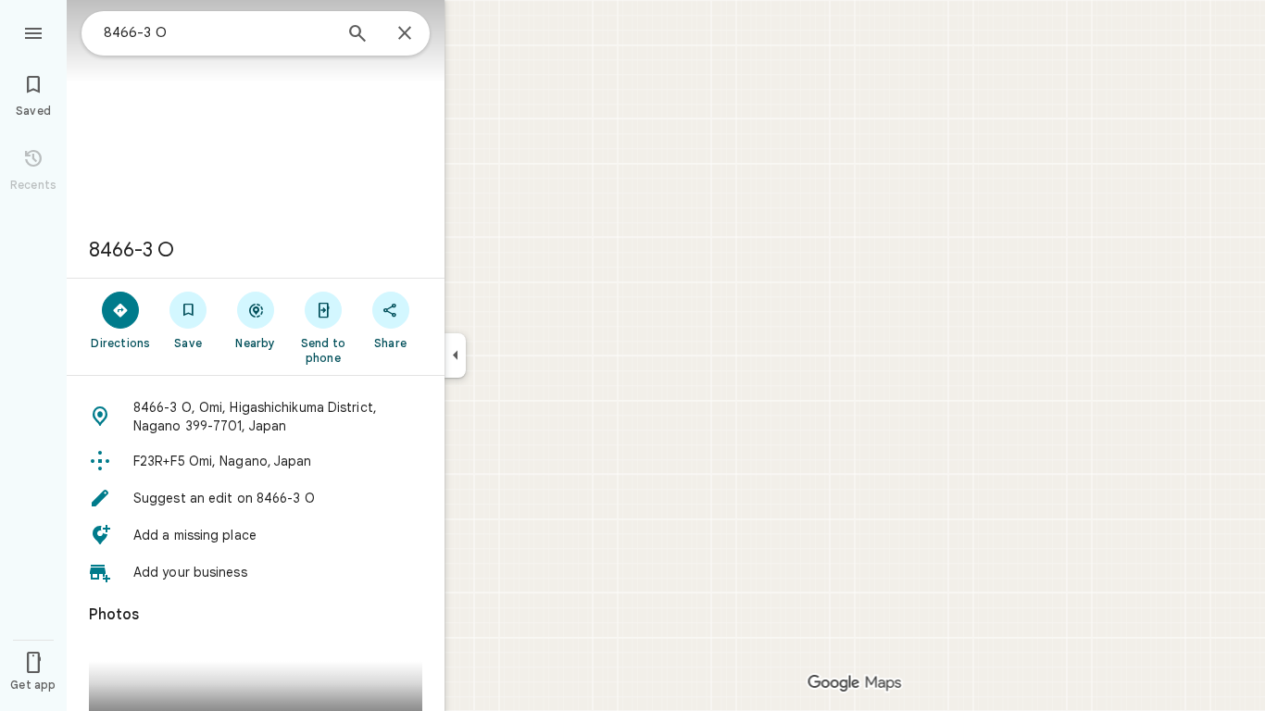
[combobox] (218, 32)
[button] (256, 417)
